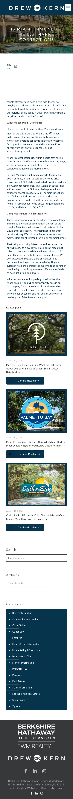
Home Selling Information (26, 650)
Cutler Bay (18, 631)
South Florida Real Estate (26, 693)
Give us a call (36, 290)
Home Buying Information (26, 644)
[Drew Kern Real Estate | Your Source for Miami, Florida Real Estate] (36, 7)
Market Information (23, 662)
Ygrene (16, 706)
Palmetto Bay (19, 668)
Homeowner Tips (21, 656)
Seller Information (22, 687)
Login (12, 788)
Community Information (25, 619)
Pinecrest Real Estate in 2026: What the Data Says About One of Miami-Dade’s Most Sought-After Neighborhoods (33, 368)
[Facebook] (26, 770)
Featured (17, 637)
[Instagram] (44, 770)
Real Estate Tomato (52, 788)
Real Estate (18, 681)
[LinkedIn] (35, 770)
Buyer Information (22, 612)
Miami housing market (49, 230)
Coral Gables (19, 625)
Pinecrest (17, 675)
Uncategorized (20, 699)
